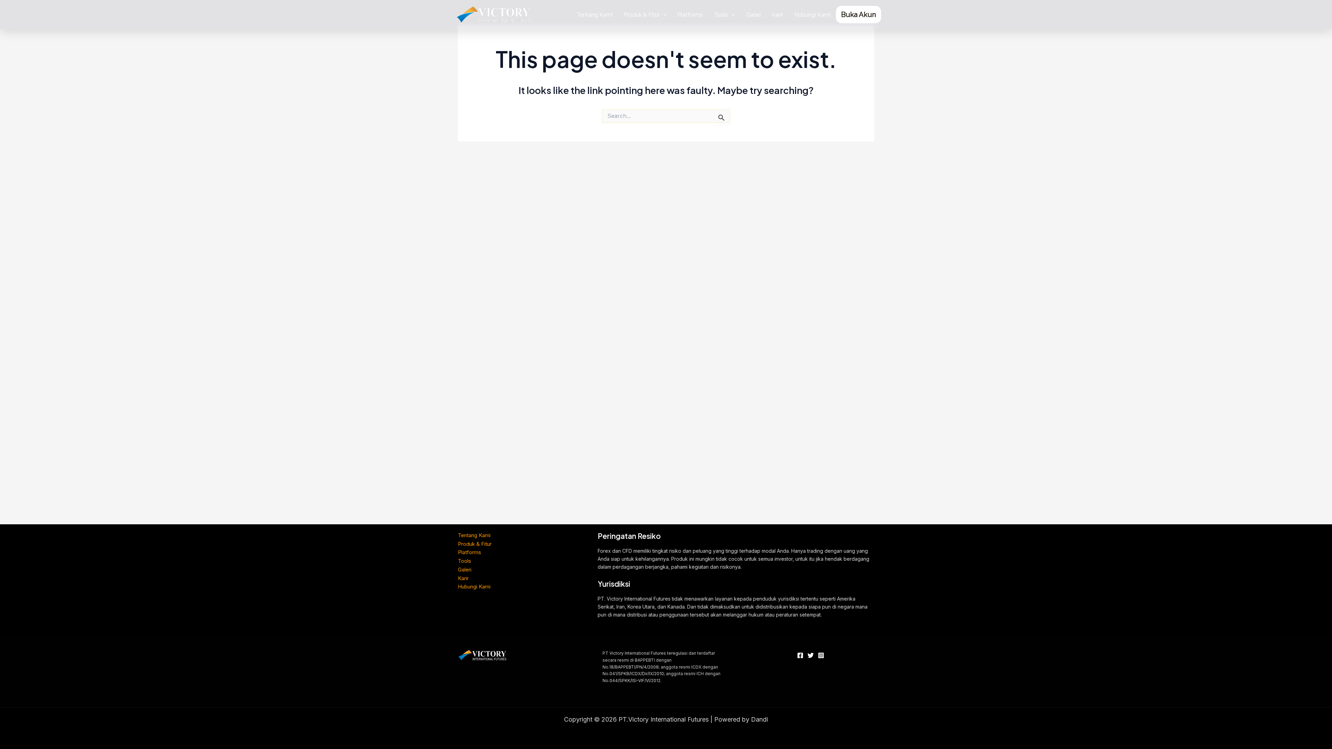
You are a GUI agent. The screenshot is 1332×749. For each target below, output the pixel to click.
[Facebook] (800, 655)
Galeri (753, 14)
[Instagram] (821, 655)
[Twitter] (811, 655)
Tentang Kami (595, 14)
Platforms (690, 14)
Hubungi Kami (812, 14)
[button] (663, 14)
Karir (777, 14)
